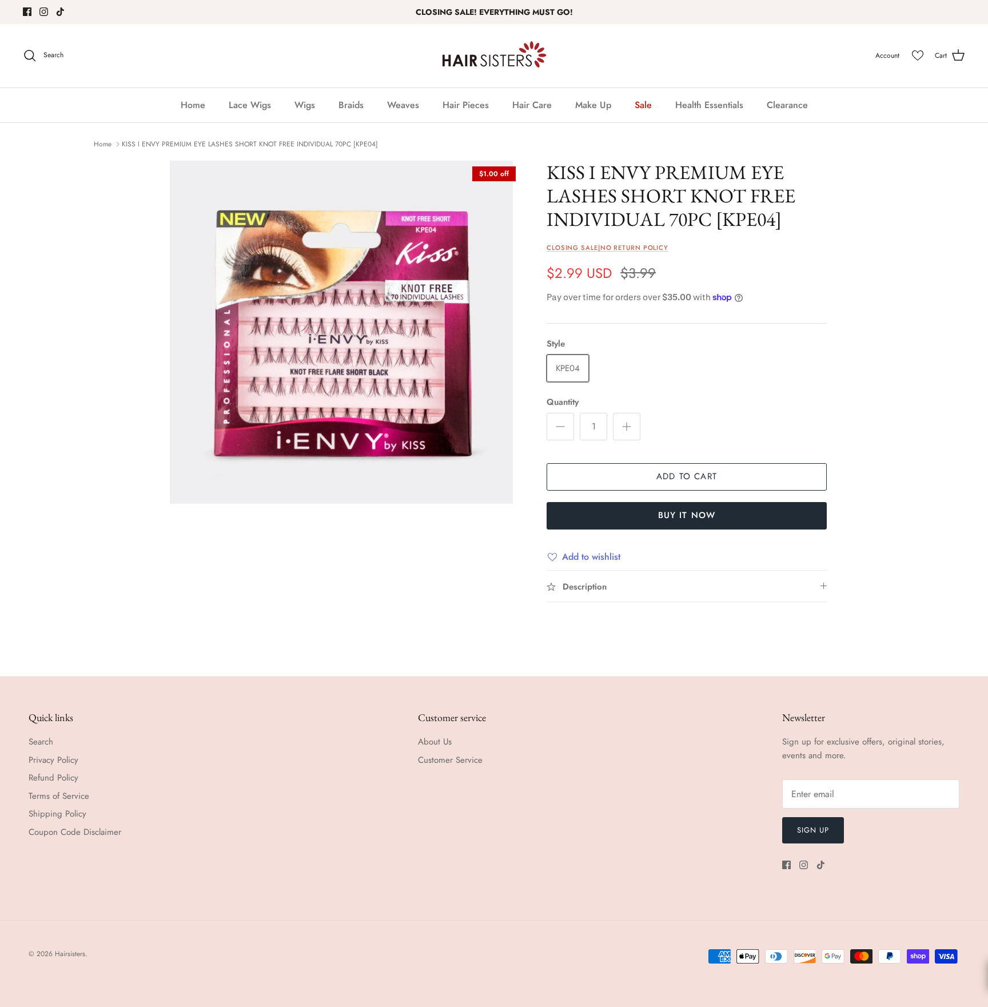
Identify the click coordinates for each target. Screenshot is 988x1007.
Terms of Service (59, 796)
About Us (435, 741)
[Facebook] (27, 11)
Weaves (403, 105)
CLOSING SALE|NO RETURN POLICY (607, 247)
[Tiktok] (60, 11)
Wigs (304, 105)
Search (41, 741)
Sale (643, 105)
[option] (341, 332)
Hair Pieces (466, 105)
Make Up (593, 105)
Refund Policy (53, 777)
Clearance (787, 105)
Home (193, 105)
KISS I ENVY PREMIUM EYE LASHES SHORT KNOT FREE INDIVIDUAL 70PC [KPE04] (250, 144)
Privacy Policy (53, 760)
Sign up (813, 830)
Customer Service (450, 760)
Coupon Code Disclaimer (75, 832)
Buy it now (687, 515)
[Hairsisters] (494, 55)
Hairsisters (70, 954)
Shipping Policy (57, 813)
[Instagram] (43, 11)
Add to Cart (686, 476)
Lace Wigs (250, 105)
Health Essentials (709, 105)
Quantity (563, 402)
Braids (351, 105)
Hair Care (532, 105)
